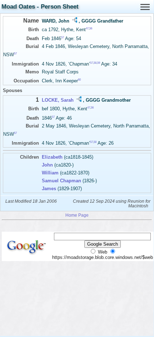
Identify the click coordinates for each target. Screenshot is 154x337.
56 (90, 28)
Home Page (77, 215)
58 (95, 62)
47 (87, 28)
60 (79, 79)
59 (98, 62)
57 (62, 37)
